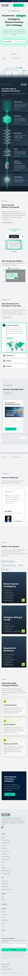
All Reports (7, 393)
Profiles (3, 837)
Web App (4, 862)
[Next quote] (24, 529)
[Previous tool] (4, 230)
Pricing (3, 930)
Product (3, 834)
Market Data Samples (6, 889)
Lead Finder (4, 854)
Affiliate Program (5, 920)
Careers (3, 917)
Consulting (4, 904)
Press (3, 925)
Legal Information (6, 964)
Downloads (4, 867)
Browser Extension (6, 870)
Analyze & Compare (6, 840)
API (2, 865)
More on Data (6, 317)
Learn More (14, 251)
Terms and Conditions (7, 969)
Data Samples (5, 886)
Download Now (11, 429)
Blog (3, 897)
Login (14, 1)
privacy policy (16, 955)
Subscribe (14, 949)
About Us (4, 912)
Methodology (5, 881)
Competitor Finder (6, 842)
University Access (22, 1)
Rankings (4, 845)
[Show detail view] (23, 600)
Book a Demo (19, 5)
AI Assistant (4, 848)
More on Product (7, 222)
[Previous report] (21, 437)
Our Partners (5, 914)
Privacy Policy (5, 966)
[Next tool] (23, 230)
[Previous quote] (21, 529)
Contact (3, 923)
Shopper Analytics (6, 859)
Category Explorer (6, 851)
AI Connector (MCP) (6, 873)
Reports (3, 899)
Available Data (5, 883)
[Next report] (24, 437)
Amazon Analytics (6, 856)
